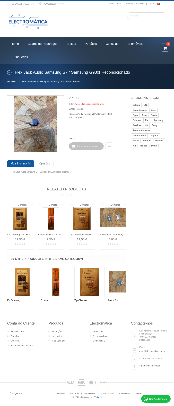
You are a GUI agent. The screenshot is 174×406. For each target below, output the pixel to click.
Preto (154, 145)
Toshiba (147, 140)
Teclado (159, 140)
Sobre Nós (98, 331)
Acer (153, 110)
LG (145, 105)
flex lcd (143, 145)
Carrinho (129, 4)
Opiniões (44, 163)
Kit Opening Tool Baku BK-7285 (24, 234)
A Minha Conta (114, 4)
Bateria (136, 105)
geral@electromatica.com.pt (23, 4)
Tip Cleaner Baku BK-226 (82, 234)
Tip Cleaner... (81, 300)
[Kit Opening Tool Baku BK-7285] (22, 282)
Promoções (57, 331)
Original (154, 135)
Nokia (154, 115)
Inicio (13, 81)
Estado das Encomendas (22, 345)
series (136, 140)
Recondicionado (141, 130)
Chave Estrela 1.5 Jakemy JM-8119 (57, 234)
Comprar (22, 204)
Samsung (158, 120)
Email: (142, 347)
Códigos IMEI (99, 341)
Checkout (140, 4)
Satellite (137, 125)
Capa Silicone (140, 110)
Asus (144, 115)
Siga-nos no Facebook (149, 366)
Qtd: (71, 138)
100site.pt (97, 397)
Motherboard (139, 135)
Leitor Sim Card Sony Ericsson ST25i (120, 234)
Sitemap (138, 393)
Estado (72, 109)
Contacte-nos (124, 393)
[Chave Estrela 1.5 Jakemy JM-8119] (56, 282)
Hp (146, 125)
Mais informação (21, 163)
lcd (134, 145)
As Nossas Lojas (100, 336)
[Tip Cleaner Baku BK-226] (89, 282)
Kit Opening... (14, 300)
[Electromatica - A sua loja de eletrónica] (28, 21)
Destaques (60, 393)
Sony (154, 125)
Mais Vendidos (58, 341)
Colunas (137, 120)
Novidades (57, 336)
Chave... (45, 300)
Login (151, 4)
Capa (135, 115)
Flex (147, 120)
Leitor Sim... (114, 300)
